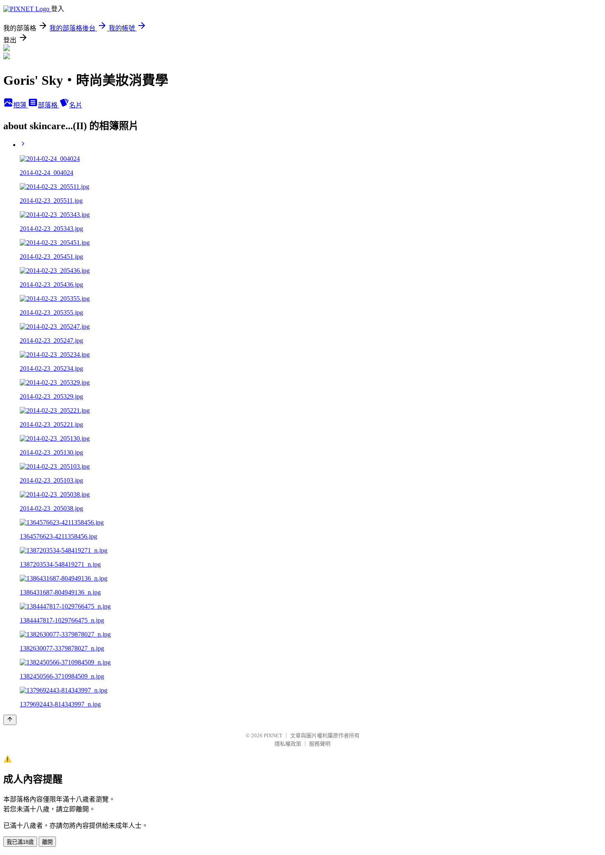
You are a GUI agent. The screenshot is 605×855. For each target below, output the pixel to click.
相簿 (20, 105)
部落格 (48, 105)
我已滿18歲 (20, 842)
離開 (47, 842)
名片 (75, 105)
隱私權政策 (288, 744)
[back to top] (9, 720)
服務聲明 (319, 744)
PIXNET (273, 735)
